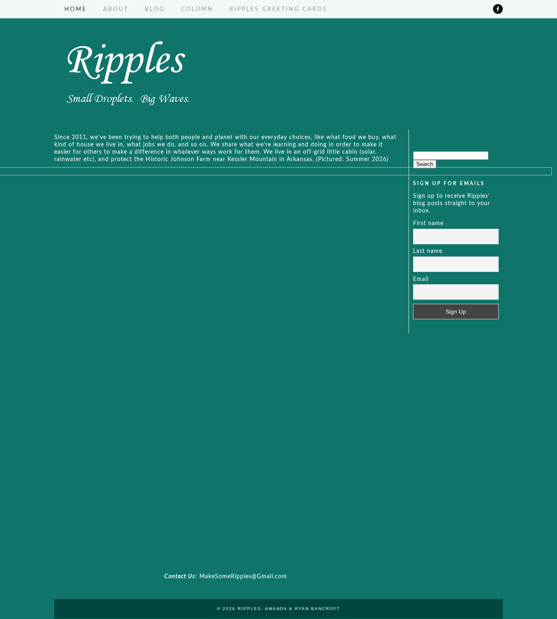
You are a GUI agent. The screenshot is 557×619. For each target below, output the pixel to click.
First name (428, 223)
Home (75, 9)
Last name (427, 251)
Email (421, 279)
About (115, 9)
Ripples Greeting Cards (278, 9)
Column (197, 9)
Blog (155, 9)
